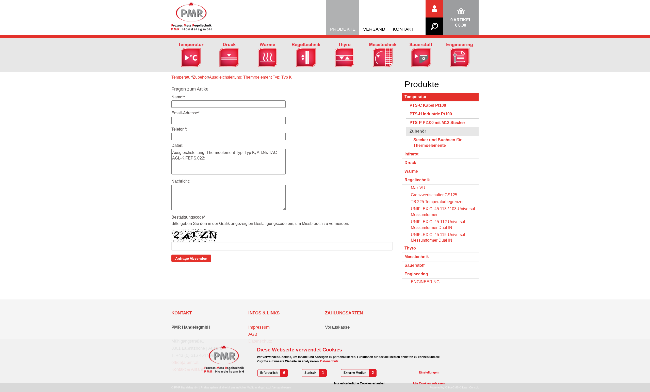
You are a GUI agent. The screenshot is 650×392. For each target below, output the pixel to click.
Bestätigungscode (188, 217)
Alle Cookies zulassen (429, 383)
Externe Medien (355, 373)
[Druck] (229, 54)
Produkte (342, 29)
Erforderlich (269, 373)
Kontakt (403, 29)
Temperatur (181, 77)
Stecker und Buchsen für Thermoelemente (437, 143)
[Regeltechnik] (306, 54)
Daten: (177, 145)
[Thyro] (344, 54)
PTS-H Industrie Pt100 (431, 114)
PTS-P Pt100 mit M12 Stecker (437, 122)
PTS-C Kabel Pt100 (428, 105)
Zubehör (200, 77)
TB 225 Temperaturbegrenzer (437, 202)
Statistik (310, 373)
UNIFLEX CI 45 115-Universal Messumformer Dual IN (438, 238)
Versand (374, 29)
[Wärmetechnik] (267, 54)
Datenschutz (328, 361)
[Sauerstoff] (421, 54)
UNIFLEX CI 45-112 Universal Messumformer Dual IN (438, 225)
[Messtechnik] (383, 54)
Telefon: (179, 129)
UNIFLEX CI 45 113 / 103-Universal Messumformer (443, 212)
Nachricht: (180, 181)
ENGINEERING (425, 282)
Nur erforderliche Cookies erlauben (359, 383)
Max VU (418, 188)
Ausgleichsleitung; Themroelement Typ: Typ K (250, 77)
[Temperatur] (191, 54)
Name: (178, 97)
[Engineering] (459, 54)
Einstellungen (428, 372)
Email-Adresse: (186, 113)
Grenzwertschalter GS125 (434, 195)
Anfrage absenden (191, 258)
